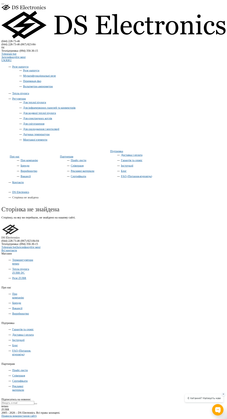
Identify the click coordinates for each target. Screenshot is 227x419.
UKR (4, 60)
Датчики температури (36, 134)
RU (10, 60)
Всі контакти (9, 250)
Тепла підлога (20, 93)
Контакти (18, 182)
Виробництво (29, 170)
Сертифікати (78, 176)
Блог (124, 170)
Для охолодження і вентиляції (41, 129)
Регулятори (19, 98)
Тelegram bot (8, 53)
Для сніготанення (33, 123)
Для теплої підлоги (34, 102)
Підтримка (116, 151)
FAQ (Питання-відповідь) (136, 176)
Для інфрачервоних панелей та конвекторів (49, 107)
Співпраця (77, 165)
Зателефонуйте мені (13, 57)
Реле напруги (20, 66)
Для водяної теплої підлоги (39, 113)
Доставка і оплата (131, 154)
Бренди (25, 165)
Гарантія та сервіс (131, 160)
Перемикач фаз (32, 81)
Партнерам (66, 156)
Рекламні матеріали (82, 170)
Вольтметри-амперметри (38, 86)
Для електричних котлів (37, 118)
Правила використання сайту (19, 415)
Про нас (15, 156)
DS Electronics (20, 192)
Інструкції (127, 165)
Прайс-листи (78, 160)
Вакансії (26, 176)
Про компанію (29, 160)
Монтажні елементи (35, 139)
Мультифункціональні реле (39, 75)
